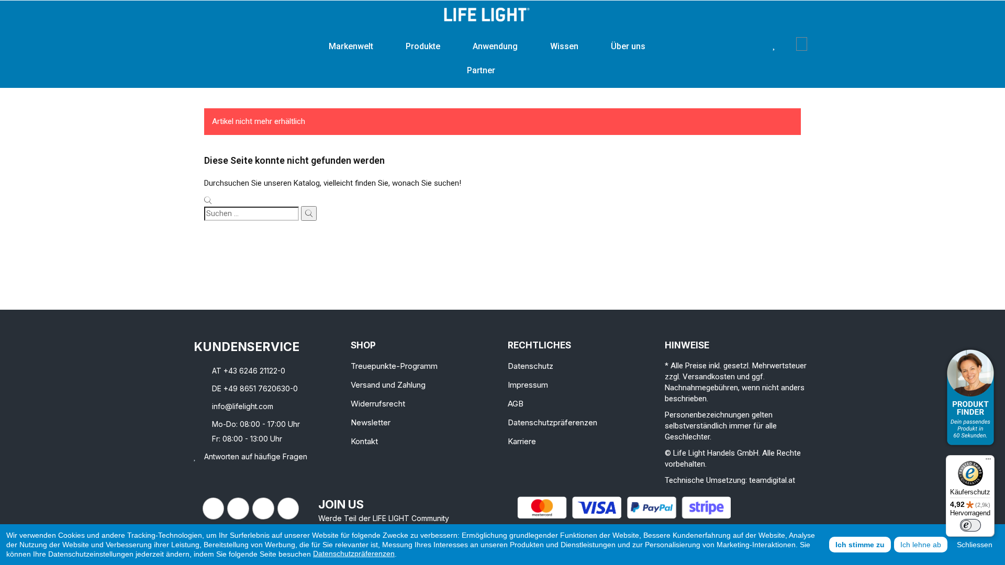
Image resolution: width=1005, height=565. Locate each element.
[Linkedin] (263, 508)
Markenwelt (351, 46)
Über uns (628, 46)
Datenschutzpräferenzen (354, 553)
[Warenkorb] (801, 44)
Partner (481, 70)
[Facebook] (214, 508)
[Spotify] (288, 508)
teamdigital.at (772, 480)
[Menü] (988, 461)
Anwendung (495, 46)
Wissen (564, 46)
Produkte (423, 46)
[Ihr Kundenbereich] (788, 44)
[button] (758, 44)
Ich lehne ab (920, 544)
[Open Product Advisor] (970, 397)
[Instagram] (238, 508)
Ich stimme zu (860, 544)
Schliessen (974, 544)
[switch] (970, 525)
